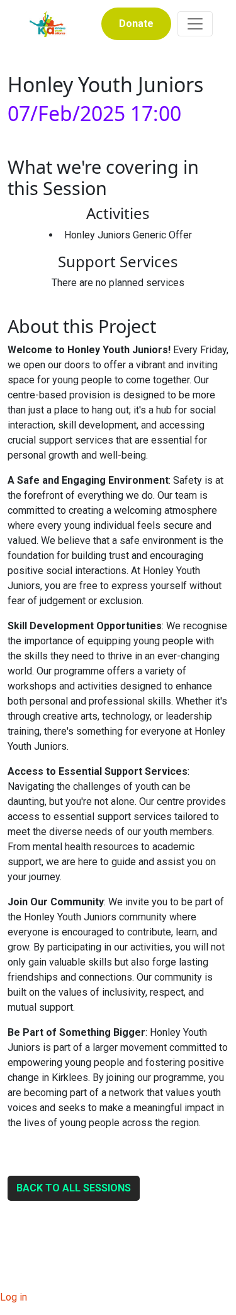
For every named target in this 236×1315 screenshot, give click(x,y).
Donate (136, 23)
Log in (13, 1297)
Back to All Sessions (73, 1188)
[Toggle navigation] (195, 23)
